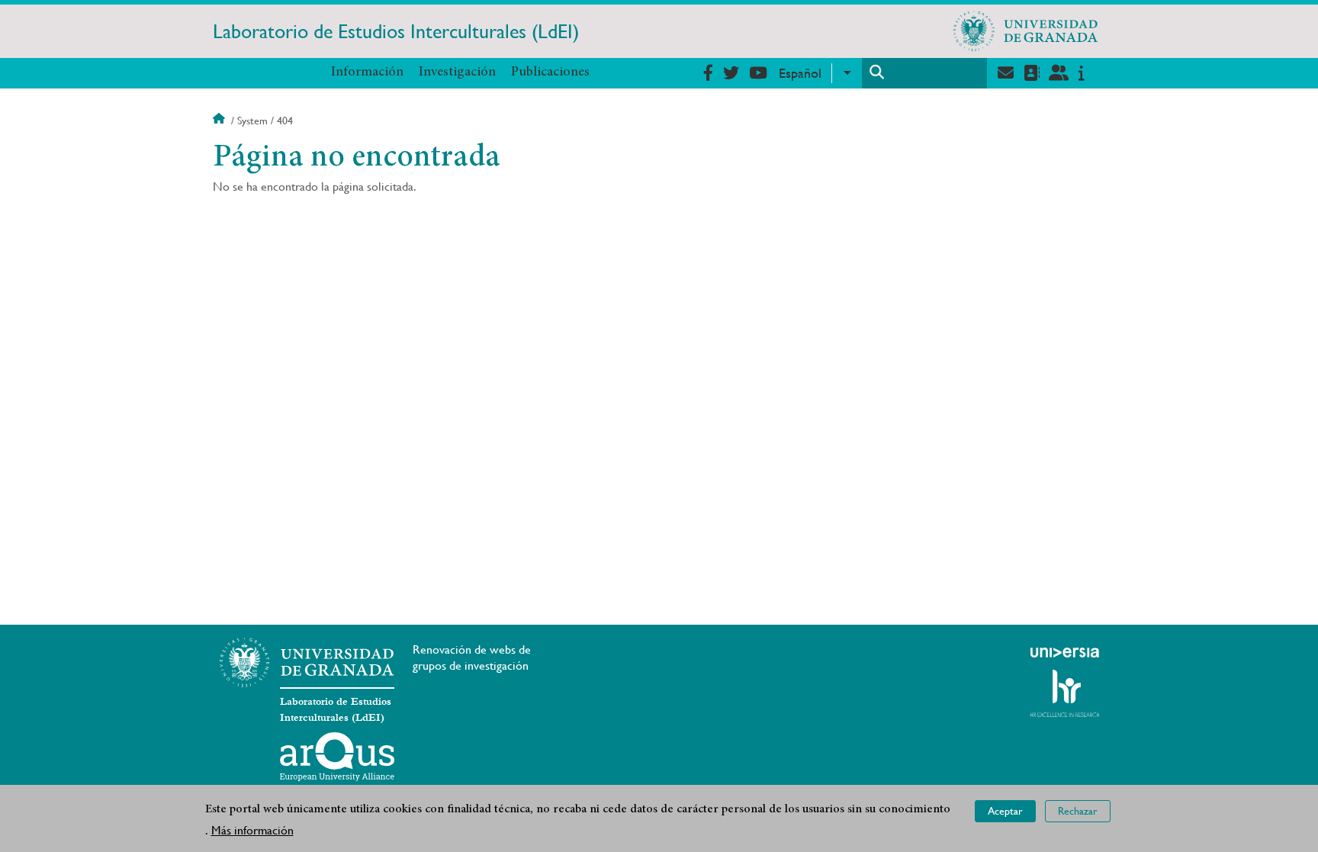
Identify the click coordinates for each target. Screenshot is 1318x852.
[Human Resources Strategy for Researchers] (1064, 693)
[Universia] (1064, 652)
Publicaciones (550, 72)
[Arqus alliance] (337, 756)
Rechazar (1078, 811)
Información (367, 72)
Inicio (220, 120)
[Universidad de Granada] (1026, 31)
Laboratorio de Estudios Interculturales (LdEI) (396, 31)
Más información (252, 830)
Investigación (457, 72)
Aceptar (1005, 811)
